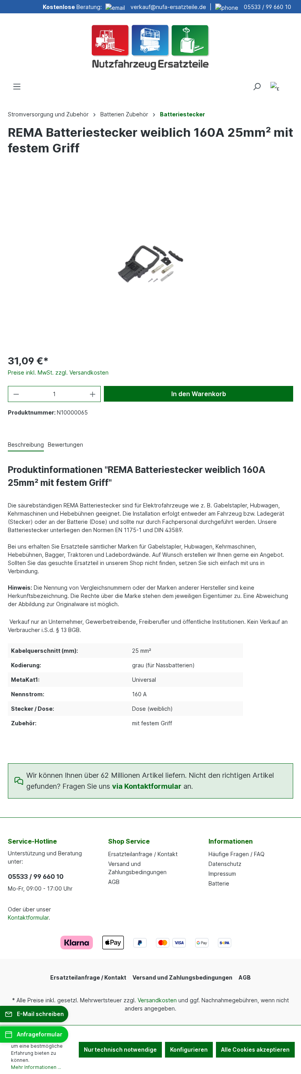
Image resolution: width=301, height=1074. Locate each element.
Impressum (222, 873)
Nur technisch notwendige (120, 1049)
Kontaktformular (28, 917)
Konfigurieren (189, 1049)
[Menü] (17, 86)
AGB (114, 881)
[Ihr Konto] (275, 87)
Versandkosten (157, 1000)
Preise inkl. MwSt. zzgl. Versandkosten (58, 372)
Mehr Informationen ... (36, 1067)
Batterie (219, 883)
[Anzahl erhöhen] (93, 394)
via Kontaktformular (146, 786)
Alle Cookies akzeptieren (255, 1049)
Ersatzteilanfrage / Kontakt (143, 854)
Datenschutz (225, 863)
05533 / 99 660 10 (267, 7)
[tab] (26, 444)
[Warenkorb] (288, 84)
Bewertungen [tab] (65, 444)
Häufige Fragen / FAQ (237, 854)
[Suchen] (257, 86)
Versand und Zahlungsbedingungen (182, 977)
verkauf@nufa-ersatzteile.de (168, 7)
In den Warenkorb (198, 394)
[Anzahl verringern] (16, 394)
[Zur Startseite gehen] (150, 46)
